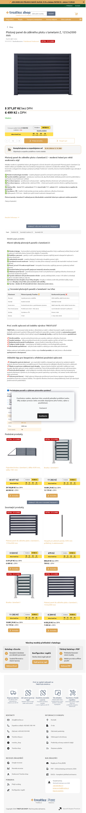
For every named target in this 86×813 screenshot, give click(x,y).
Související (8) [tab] (38, 232)
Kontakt (76, 6)
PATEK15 (45, 127)
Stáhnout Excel (11, 666)
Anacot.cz (50, 802)
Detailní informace (10, 217)
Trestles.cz (38, 802)
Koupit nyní (62, 141)
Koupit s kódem (41, 130)
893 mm (22, 423)
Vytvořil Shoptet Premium (70, 809)
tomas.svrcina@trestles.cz (60, 788)
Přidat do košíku (36, 141)
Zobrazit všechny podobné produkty (42, 502)
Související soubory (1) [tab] (25, 232)
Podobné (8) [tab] (13, 232)
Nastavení (42, 408)
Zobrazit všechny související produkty (42, 226)
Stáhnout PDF (64, 666)
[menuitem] (9, 19)
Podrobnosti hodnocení (30, 41)
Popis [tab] (6, 232)
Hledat (50, 14)
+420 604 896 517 (57, 785)
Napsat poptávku (57, 791)
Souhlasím (42, 416)
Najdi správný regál (40, 662)
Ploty (10, 27)
